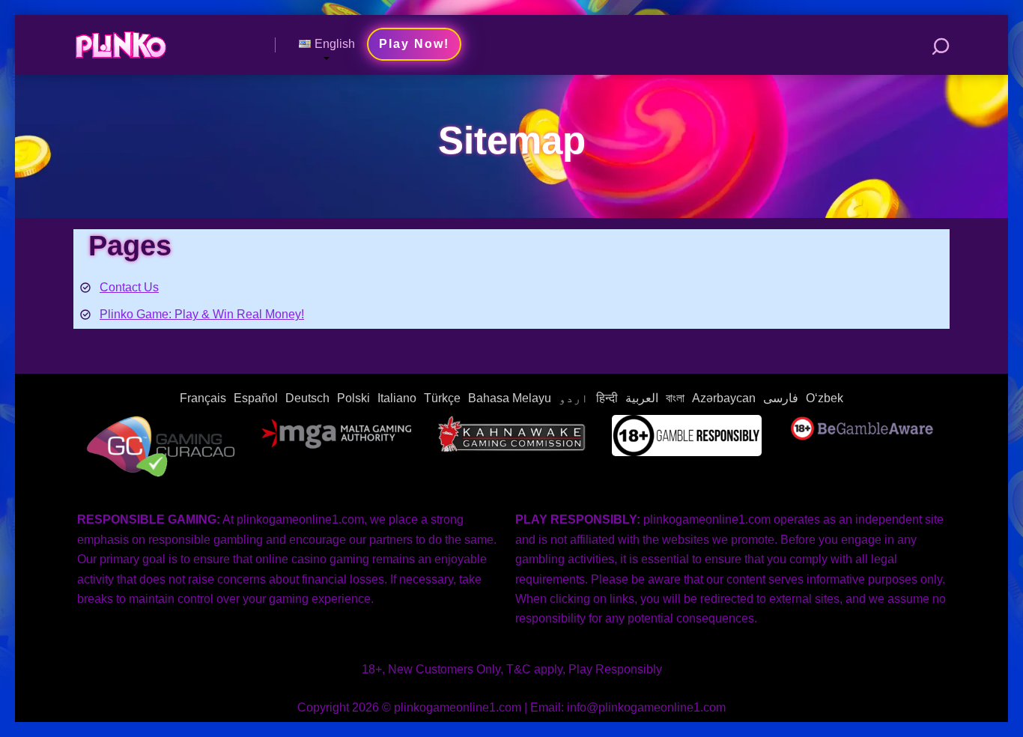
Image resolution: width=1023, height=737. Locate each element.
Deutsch (307, 398)
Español (256, 398)
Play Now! (414, 43)
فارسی (780, 398)
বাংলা (675, 398)
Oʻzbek (824, 398)
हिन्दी (607, 398)
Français (203, 398)
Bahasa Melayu (509, 398)
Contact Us (129, 287)
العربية (641, 398)
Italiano (396, 398)
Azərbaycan (724, 398)
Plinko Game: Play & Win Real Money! (202, 314)
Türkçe (442, 398)
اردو (574, 398)
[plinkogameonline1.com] (120, 39)
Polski (353, 398)
